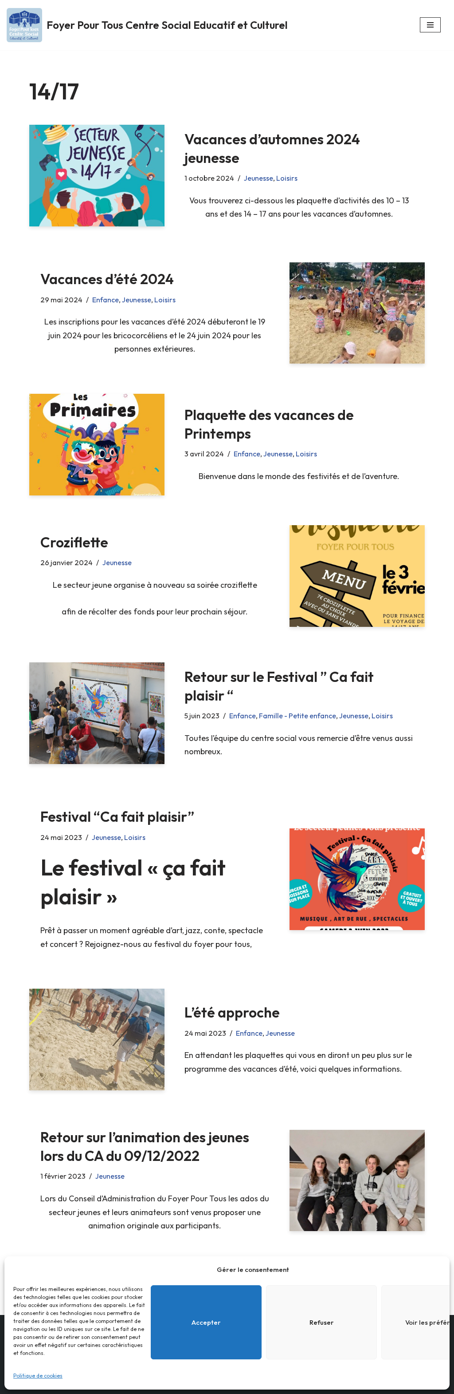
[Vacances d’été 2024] (357, 313)
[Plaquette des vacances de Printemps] (96, 444)
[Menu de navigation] (430, 24)
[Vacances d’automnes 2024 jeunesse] (96, 175)
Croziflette (74, 542)
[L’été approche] (96, 1039)
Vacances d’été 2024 (107, 279)
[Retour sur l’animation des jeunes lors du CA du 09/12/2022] (357, 1181)
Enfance (105, 299)
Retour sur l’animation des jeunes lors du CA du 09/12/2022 (144, 1146)
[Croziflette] (357, 576)
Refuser (321, 1322)
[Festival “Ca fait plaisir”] (357, 879)
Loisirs (286, 178)
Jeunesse (258, 178)
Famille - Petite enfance (297, 715)
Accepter (206, 1322)
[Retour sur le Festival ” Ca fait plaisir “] (96, 713)
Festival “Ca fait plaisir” (117, 816)
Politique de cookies (38, 1375)
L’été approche (232, 1012)
